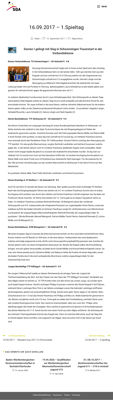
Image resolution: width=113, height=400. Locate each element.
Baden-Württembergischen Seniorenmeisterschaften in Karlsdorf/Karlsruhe (20, 363)
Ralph (37, 38)
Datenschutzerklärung (41, 395)
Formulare (76, 395)
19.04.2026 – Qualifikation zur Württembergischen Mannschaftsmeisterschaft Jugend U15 (56, 364)
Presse (66, 395)
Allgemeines (77, 38)
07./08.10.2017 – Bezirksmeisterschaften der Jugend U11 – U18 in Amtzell (92, 363)
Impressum (57, 395)
